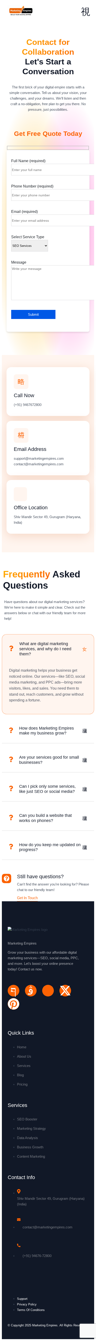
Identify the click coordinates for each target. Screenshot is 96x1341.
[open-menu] (85, 12)
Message (18, 262)
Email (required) (24, 212)
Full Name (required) (28, 161)
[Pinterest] (13, 1004)
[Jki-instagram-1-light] (31, 990)
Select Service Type (27, 237)
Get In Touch (27, 898)
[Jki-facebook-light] (13, 990)
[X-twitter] (65, 990)
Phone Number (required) (32, 186)
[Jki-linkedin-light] (48, 990)
